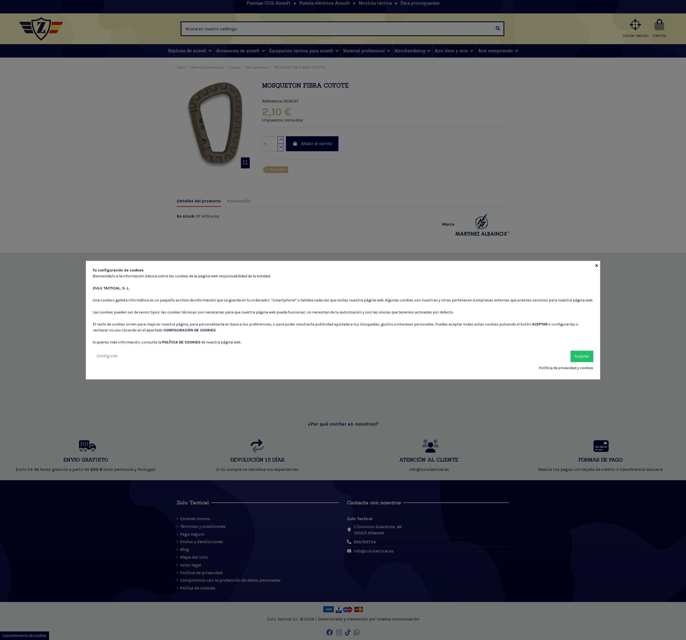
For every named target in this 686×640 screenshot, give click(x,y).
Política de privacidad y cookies (566, 368)
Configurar (107, 355)
